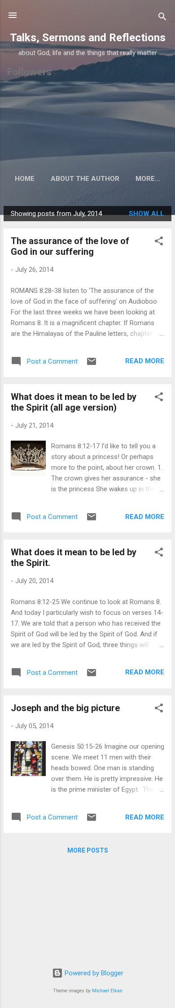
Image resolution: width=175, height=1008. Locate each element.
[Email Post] (91, 364)
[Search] (162, 18)
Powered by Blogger (93, 973)
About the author (85, 179)
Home (25, 179)
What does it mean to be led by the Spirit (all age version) (73, 402)
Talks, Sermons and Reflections (88, 37)
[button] (158, 242)
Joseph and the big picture (65, 708)
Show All (146, 214)
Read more (144, 361)
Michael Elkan (107, 991)
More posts (87, 850)
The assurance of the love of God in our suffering (70, 246)
